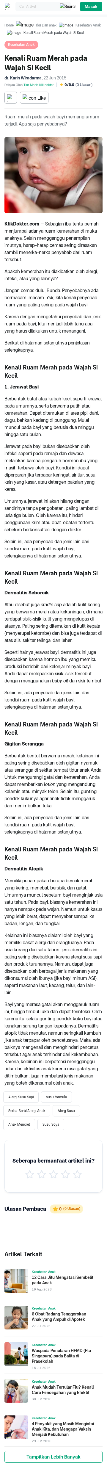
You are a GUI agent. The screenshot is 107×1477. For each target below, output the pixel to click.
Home (9, 25)
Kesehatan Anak (88, 25)
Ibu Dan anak (46, 25)
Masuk (91, 6)
